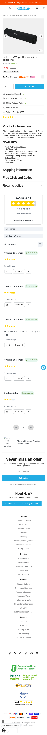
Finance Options (23, 584)
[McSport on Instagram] (20, 653)
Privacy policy (23, 562)
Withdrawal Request (23, 545)
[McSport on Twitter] (15, 653)
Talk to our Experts (23, 600)
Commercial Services (23, 588)
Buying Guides (23, 549)
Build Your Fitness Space (23, 612)
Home (4, 15)
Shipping (23, 537)
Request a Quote (23, 596)
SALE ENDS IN (10, 3)
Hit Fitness (6, 63)
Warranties (23, 570)
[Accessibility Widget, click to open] (43, 367)
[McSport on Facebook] (10, 653)
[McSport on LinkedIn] (37, 653)
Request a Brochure (23, 592)
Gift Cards (23, 608)
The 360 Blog (23, 634)
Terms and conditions (23, 566)
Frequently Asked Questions (23, 541)
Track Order (23, 525)
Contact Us (10, 503)
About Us (23, 622)
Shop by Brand (23, 630)
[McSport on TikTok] (26, 653)
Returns (23, 533)
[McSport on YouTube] (31, 653)
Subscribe (23, 478)
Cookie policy (23, 558)
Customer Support (24, 521)
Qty (6, 83)
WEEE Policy (23, 574)
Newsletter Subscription (23, 604)
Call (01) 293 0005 (30, 503)
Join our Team (23, 626)
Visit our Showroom (23, 637)
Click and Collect (23, 529)
